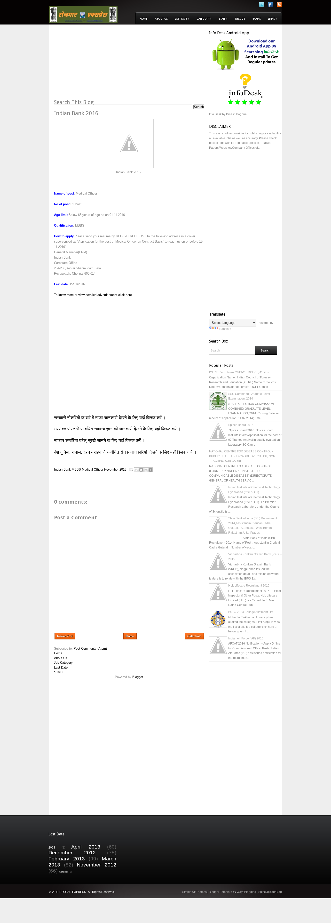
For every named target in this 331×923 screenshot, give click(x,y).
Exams (256, 18)
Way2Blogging (246, 892)
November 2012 (96, 864)
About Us (161, 18)
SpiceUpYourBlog (270, 892)
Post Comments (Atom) (90, 648)
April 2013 (85, 846)
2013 (51, 847)
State (223, 18)
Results (240, 18)
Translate (225, 329)
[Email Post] (130, 469)
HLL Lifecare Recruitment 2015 (248, 585)
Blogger (137, 677)
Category (204, 18)
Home (144, 18)
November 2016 (115, 469)
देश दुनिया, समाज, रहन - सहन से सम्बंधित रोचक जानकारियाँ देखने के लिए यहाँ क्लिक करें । (126, 452)
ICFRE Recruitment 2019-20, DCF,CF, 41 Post (239, 372)
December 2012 (72, 852)
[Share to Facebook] (150, 469)
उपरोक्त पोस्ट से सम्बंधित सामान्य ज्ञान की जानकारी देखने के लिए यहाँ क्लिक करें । (118, 428)
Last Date (182, 18)
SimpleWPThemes (194, 892)
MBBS (76, 469)
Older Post (194, 636)
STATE (59, 672)
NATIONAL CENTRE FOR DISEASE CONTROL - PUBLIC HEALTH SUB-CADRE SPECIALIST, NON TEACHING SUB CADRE (242, 456)
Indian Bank (62, 469)
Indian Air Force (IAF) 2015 (245, 638)
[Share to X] (145, 469)
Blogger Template (220, 892)
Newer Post (64, 636)
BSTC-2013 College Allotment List (250, 612)
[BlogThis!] (141, 469)
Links (272, 18)
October (63, 871)
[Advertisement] (94, 64)
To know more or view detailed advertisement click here (93, 295)
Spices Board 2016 (240, 425)
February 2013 (66, 858)
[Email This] (136, 469)
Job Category (63, 662)
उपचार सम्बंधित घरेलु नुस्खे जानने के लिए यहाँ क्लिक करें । (99, 440)
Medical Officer (92, 469)
